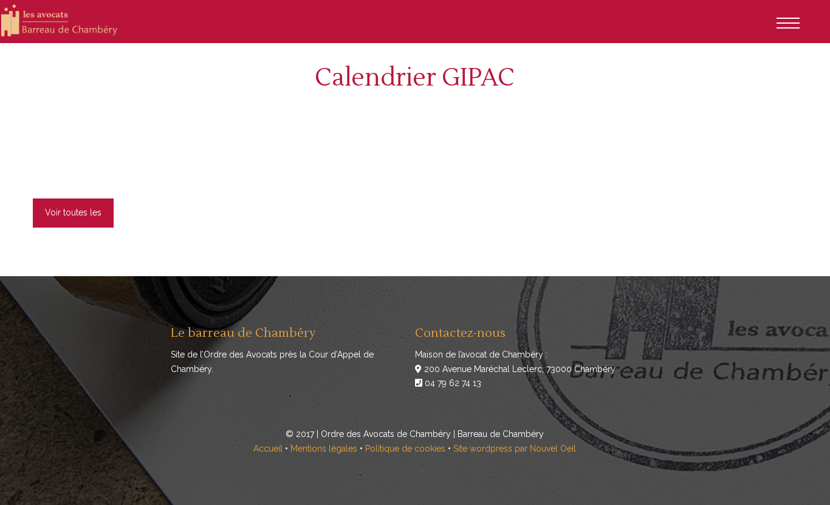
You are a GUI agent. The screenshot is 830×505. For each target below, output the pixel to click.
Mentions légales (323, 448)
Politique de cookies (405, 448)
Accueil (268, 448)
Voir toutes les (73, 212)
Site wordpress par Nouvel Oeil (514, 448)
